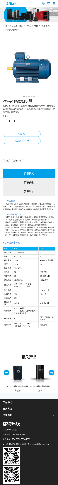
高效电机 (17, 161)
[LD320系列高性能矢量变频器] (17, 373)
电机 (6, 161)
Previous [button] (6, 372)
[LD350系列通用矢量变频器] (40, 373)
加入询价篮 (20, 141)
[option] (17, 377)
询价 (20, 133)
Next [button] (52, 372)
